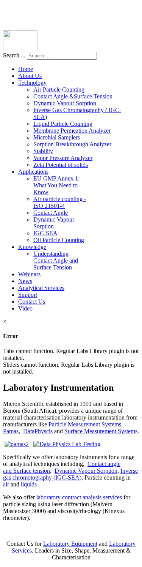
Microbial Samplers (56, 137)
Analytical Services (41, 288)
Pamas (11, 431)
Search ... (14, 55)
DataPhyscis (38, 431)
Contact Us (31, 301)
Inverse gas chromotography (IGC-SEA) (70, 474)
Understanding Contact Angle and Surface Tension (55, 260)
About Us (30, 76)
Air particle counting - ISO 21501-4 (59, 202)
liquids (29, 484)
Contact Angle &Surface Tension (72, 96)
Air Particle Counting (58, 89)
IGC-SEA (45, 233)
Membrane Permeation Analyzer (72, 130)
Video (25, 308)
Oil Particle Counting (58, 240)
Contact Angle (50, 212)
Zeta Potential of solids (60, 165)
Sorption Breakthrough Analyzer (72, 144)
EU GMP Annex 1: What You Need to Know (56, 185)
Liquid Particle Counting (62, 123)
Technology (32, 82)
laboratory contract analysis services (78, 497)
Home (25, 69)
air (7, 484)
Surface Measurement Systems (100, 431)
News (25, 281)
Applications (33, 171)
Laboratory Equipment (70, 543)
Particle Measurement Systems (84, 424)
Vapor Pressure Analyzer (62, 158)
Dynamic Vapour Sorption (64, 103)
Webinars (29, 274)
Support (27, 294)
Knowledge (32, 247)
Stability (43, 151)
